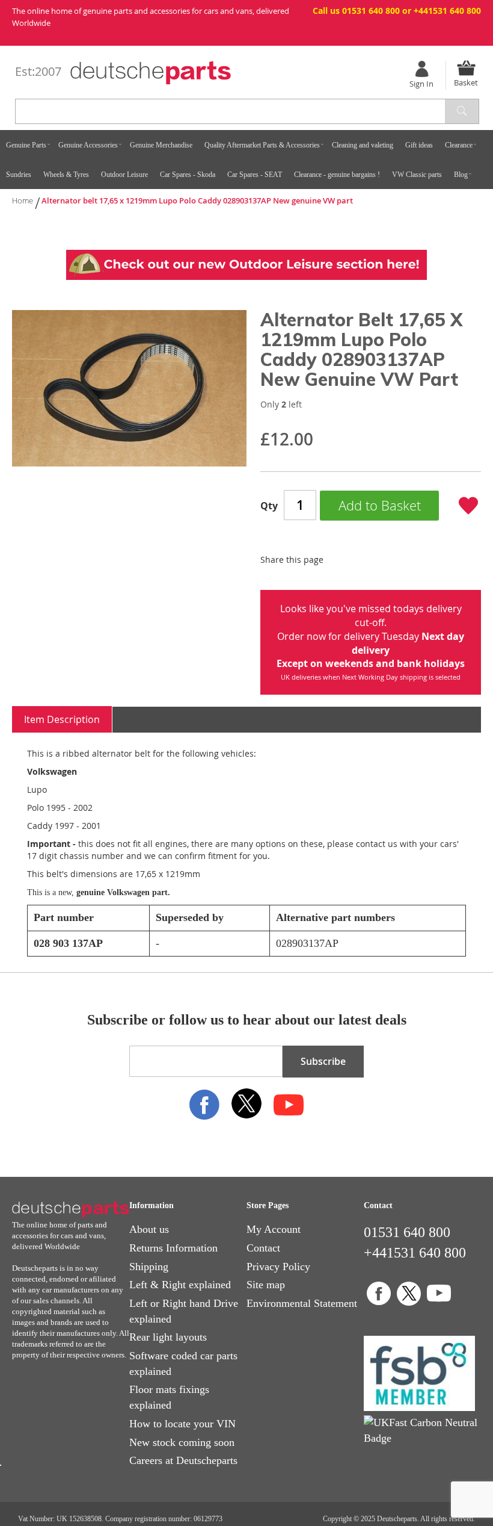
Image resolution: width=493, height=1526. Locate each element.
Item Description (62, 719)
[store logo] (150, 73)
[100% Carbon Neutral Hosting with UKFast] (422, 1438)
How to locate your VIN (182, 1424)
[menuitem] (26, 145)
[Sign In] (421, 69)
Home (22, 200)
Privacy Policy (278, 1267)
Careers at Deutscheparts (183, 1460)
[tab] (62, 720)
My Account (273, 1229)
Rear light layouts (168, 1337)
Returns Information (173, 1248)
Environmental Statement (301, 1303)
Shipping (148, 1267)
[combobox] (73, 111)
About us (149, 1229)
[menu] (246, 159)
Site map (265, 1285)
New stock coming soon (181, 1442)
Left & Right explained (180, 1285)
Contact (263, 1248)
